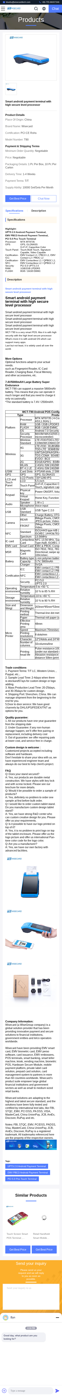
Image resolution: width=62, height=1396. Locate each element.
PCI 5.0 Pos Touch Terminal (22, 1179)
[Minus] (57, 1318)
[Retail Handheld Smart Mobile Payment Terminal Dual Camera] (17, 1218)
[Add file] (4, 1390)
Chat (55, 8)
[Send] (57, 1390)
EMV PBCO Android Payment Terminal (28, 1172)
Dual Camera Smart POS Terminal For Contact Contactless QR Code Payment (43, 1236)
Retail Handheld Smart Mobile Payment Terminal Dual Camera (16, 1236)
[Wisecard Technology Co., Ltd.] (14, 9)
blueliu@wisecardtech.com (18, 2)
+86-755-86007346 (50, 2)
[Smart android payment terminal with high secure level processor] (31, 58)
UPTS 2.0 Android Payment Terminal (27, 1166)
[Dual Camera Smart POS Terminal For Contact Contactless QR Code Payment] (44, 1218)
